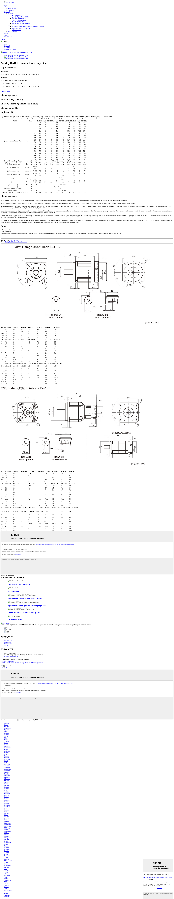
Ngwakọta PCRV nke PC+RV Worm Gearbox (25, 598)
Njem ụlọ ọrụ (12, 8)
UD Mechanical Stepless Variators (21, 23)
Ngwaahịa (7, 12)
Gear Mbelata (10, 663)
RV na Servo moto (15, 620)
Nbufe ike (27, 663)
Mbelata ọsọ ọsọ (19, 663)
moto (9, 25)
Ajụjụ (6, 35)
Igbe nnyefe (39, 663)
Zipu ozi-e (4, 667)
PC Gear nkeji (14, 240)
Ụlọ (5, 5)
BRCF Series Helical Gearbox (19, 584)
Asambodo (11, 10)
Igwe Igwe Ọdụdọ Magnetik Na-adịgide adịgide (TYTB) (28, 26)
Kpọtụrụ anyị (8, 36)
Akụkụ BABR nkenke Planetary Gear (16, 242)
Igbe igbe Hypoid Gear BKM (20, 17)
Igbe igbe (10, 13)
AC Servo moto (16, 30)
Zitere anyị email (5, 91)
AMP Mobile (10, 661)
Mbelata (3, 663)
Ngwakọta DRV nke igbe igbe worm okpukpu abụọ (27, 606)
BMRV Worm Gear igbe (19, 20)
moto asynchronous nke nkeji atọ (21, 28)
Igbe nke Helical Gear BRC (20, 18)
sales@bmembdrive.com (11, 656)
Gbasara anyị (8, 7)
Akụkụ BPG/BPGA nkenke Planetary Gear (24, 613)
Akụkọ (6, 33)
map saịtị (3, 661)
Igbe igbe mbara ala (17, 15)
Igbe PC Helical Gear (18, 21)
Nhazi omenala (12, 31)
